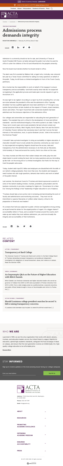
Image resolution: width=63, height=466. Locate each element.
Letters (7, 249)
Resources (21, 418)
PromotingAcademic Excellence (26, 426)
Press (48, 8)
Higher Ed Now (40, 5)
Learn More (41, 1)
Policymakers (27, 8)
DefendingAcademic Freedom (25, 434)
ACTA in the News (10, 298)
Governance (13, 271)
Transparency (15, 249)
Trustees (13, 8)
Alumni (19, 8)
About (19, 411)
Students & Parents (38, 8)
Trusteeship (12, 21)
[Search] (52, 8)
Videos (7, 271)
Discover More (7, 350)
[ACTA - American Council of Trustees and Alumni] (11, 14)
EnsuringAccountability (23, 443)
